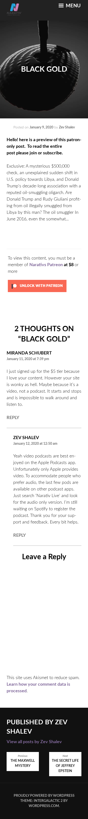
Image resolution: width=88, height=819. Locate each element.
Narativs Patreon (46, 265)
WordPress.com (44, 806)
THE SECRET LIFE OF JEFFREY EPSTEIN (65, 764)
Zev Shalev (67, 127)
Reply (13, 418)
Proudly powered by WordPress (44, 795)
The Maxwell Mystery (23, 761)
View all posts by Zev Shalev (34, 742)
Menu (73, 5)
